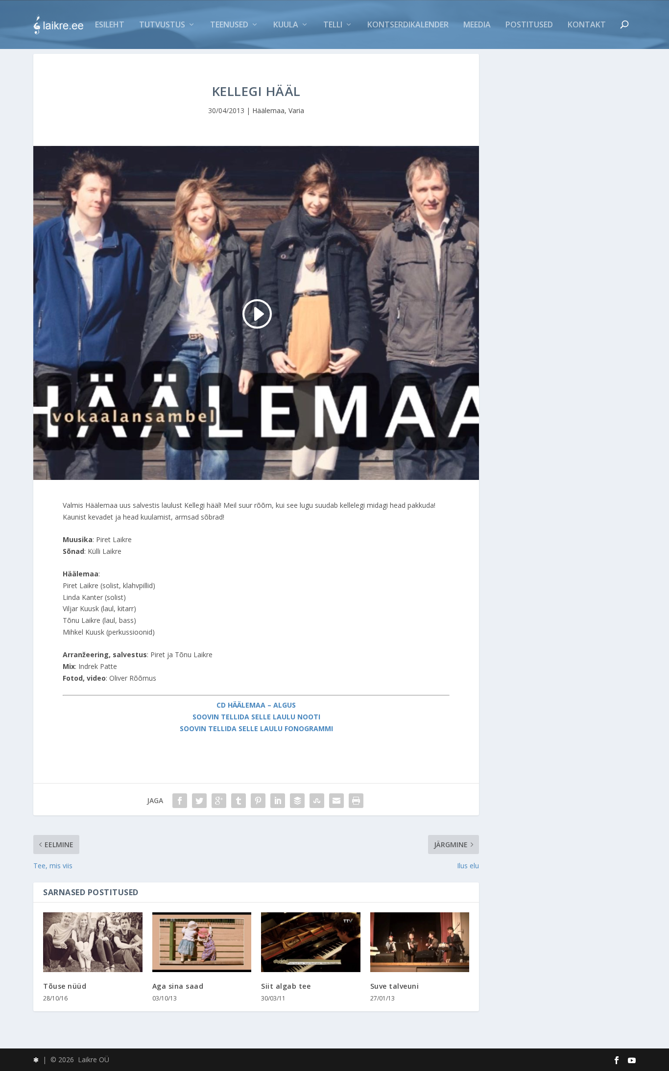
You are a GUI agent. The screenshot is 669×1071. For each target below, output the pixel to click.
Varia (296, 110)
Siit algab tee (286, 986)
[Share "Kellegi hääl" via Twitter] (199, 800)
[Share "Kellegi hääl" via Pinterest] (258, 800)
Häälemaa (268, 110)
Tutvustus (162, 25)
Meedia (477, 25)
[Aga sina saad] (202, 942)
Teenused (229, 25)
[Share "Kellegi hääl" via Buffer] (297, 800)
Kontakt (587, 25)
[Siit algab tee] (310, 942)
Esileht (109, 25)
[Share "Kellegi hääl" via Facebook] (180, 800)
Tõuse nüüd (64, 986)
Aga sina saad (178, 986)
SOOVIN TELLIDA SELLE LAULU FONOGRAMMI (256, 728)
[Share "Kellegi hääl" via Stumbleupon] (317, 800)
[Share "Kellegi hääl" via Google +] (219, 800)
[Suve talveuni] (420, 942)
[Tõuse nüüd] (93, 942)
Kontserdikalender (408, 25)
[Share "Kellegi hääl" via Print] (356, 800)
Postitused (529, 25)
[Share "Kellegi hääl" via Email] (336, 800)
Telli (332, 25)
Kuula (285, 25)
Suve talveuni (394, 986)
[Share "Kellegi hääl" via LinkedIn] (277, 800)
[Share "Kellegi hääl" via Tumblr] (238, 800)
